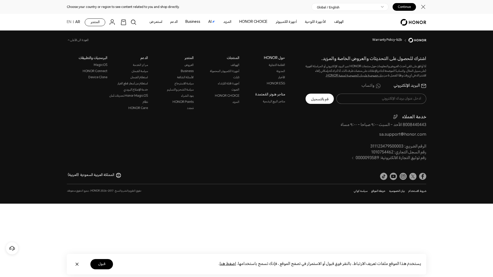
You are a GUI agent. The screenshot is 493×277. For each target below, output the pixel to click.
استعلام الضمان (139, 77)
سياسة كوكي (360, 191)
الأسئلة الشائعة (185, 77)
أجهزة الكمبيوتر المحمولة (224, 71)
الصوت (235, 90)
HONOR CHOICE (253, 22)
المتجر (95, 22)
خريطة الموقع (378, 191)
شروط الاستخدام (417, 191)
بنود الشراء (187, 96)
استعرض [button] (155, 22)
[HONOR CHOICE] (237, 22)
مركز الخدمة (140, 65)
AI (210, 22)
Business (192, 22)
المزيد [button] (227, 22)
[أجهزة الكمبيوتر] (273, 22)
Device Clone (97, 77)
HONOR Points (183, 102)
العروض (189, 65)
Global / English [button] (328, 7)
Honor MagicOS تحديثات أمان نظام (128, 99)
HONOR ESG (276, 83)
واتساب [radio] (368, 85)
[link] (123, 22)
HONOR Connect (95, 71)
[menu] (113, 22)
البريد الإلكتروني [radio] (407, 85)
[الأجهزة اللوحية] (303, 22)
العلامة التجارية (277, 65)
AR (77, 22)
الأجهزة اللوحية (315, 22)
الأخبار (281, 77)
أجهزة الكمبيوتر (286, 22)
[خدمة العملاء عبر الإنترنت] (12, 248)
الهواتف (339, 22)
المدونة (281, 71)
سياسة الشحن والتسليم (180, 90)
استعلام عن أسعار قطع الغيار (132, 83)
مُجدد (190, 108)
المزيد (235, 102)
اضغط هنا (228, 264)
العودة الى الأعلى (79, 40)
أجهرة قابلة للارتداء (228, 83)
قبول (101, 264)
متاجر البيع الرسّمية (274, 101)
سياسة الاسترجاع (184, 83)
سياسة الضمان (140, 71)
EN (69, 22)
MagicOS (100, 65)
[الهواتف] (332, 22)
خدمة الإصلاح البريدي (136, 90)
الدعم (174, 22)
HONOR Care (138, 108)
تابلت (236, 77)
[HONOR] (414, 40)
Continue (404, 7)
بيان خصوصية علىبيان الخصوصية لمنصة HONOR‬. (354, 75)
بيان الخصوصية (397, 191)
